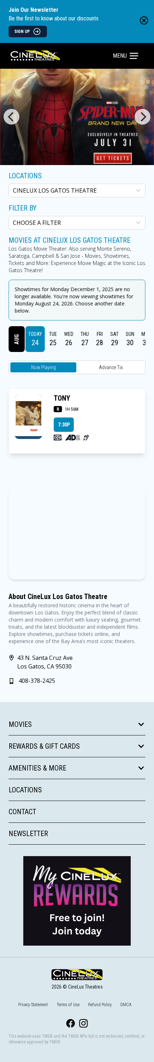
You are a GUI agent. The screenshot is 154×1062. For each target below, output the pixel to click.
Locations (25, 176)
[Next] (142, 117)
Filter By (23, 208)
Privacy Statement (33, 1004)
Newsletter (28, 833)
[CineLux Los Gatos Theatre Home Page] (61, 56)
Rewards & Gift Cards (44, 746)
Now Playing (43, 367)
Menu (120, 55)
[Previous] (11, 117)
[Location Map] (77, 534)
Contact (22, 811)
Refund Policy (100, 1004)
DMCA (125, 1004)
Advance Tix (111, 367)
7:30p (64, 425)
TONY (62, 398)
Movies (20, 724)
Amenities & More (37, 768)
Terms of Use (68, 1004)
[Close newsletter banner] (144, 20)
